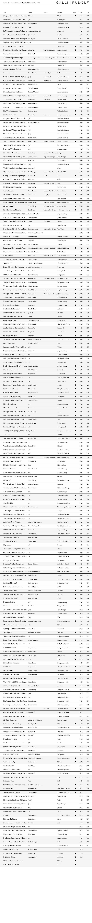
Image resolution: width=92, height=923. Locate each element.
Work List (17, 2)
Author (30, 12)
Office (34, 2)
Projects (11, 2)
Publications (26, 2)
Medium (59, 12)
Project (46, 12)
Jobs (38, 2)
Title (4, 12)
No (88, 12)
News (5, 2)
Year (81, 12)
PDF (74, 12)
